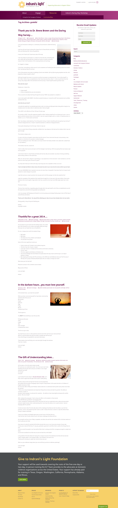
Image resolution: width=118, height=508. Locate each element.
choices (46, 38)
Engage (38, 13)
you (59, 221)
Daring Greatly (55, 38)
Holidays (38, 221)
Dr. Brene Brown (67, 38)
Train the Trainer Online (37, 494)
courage (49, 38)
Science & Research (78, 91)
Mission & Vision (21, 492)
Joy (51, 221)
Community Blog (48, 17)
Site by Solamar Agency (90, 497)
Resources (53, 13)
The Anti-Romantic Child (39, 361)
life (74, 79)
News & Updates (77, 86)
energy (75, 70)
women (75, 107)
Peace (53, 221)
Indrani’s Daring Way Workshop (77, 13)
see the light (62, 287)
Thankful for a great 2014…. (32, 216)
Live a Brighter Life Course (37, 492)
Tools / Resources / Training (80, 100)
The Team (20, 494)
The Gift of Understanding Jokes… (36, 357)
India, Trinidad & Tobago (64, 496)
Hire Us (33, 496)
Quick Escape (92, 2)
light (51, 287)
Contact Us (20, 498)
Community (76, 65)
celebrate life (44, 360)
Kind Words (20, 496)
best (37, 38)
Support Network (78, 95)
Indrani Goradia (56, 41)
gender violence (40, 39)
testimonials (76, 98)
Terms (94, 494)
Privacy (91, 494)
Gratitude (49, 39)
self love (43, 41)
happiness (62, 39)
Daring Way (60, 38)
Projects (61, 490)
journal (48, 287)
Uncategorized (31, 38)
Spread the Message (36, 498)
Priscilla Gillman (30, 361)
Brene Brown (41, 38)
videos (75, 105)
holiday (34, 221)
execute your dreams (22, 39)
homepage (36, 219)
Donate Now (75, 492)
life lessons (33, 41)
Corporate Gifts (76, 494)
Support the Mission (78, 490)
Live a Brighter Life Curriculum (81, 81)
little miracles (62, 360)
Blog (75, 58)
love (53, 287)
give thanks (59, 219)
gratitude (76, 75)
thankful (56, 221)
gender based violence (31, 39)
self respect (47, 41)
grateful (45, 39)
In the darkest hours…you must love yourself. (41, 285)
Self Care (76, 93)
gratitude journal (21, 221)
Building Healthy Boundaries (80, 61)
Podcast (75, 88)
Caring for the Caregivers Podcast (32, 17)
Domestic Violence (78, 68)
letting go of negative (26, 41)
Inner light (42, 221)
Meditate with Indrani (79, 84)
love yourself (38, 41)
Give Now (23, 479)
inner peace (47, 221)
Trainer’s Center (80, 2)
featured (31, 219)
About (24, 13)
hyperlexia (57, 360)
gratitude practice (55, 39)
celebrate (39, 360)
